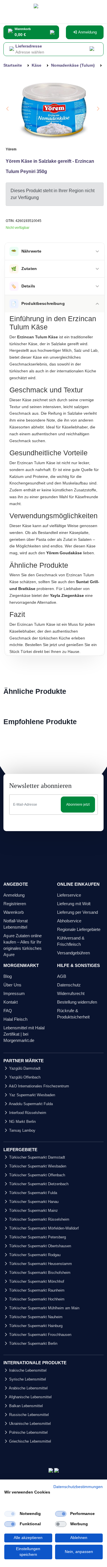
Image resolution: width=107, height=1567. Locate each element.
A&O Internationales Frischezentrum (38, 1086)
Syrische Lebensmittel (27, 1379)
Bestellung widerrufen (77, 1002)
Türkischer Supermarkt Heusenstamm (40, 1264)
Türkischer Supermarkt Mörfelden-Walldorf (43, 1228)
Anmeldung (87, 32)
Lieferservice (69, 895)
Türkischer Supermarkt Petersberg (37, 1237)
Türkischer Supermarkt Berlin (32, 1343)
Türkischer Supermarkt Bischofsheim (39, 1272)
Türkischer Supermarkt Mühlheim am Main (43, 1308)
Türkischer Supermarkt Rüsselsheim (38, 1219)
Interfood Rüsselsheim (27, 1113)
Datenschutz (69, 984)
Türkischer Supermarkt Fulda (32, 1193)
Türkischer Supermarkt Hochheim (36, 1299)
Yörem (11, 149)
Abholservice (69, 920)
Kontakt (10, 1002)
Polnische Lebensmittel (28, 1432)
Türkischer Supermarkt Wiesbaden (37, 1166)
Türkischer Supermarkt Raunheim (36, 1290)
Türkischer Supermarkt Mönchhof (36, 1281)
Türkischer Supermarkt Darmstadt (36, 1157)
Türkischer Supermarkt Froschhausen (39, 1334)
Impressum (14, 993)
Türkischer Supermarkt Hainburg (35, 1326)
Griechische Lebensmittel (29, 1441)
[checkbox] (10, 1514)
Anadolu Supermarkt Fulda (30, 1104)
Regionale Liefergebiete (78, 929)
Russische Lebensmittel (28, 1415)
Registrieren (14, 903)
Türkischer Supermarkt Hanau (33, 1201)
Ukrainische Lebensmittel (29, 1423)
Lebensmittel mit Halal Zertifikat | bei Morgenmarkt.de (24, 1034)
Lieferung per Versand (77, 912)
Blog (7, 976)
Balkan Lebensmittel (25, 1406)
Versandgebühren (73, 952)
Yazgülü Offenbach (24, 1077)
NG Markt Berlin (22, 1121)
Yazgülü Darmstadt (24, 1068)
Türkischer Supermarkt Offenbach (36, 1175)
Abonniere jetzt (78, 805)
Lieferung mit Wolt (73, 903)
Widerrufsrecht (70, 993)
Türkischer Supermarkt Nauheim (35, 1317)
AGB (61, 976)
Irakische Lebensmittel (27, 1370)
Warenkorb (13, 912)
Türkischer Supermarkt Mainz (33, 1210)
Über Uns (12, 984)
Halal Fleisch (15, 1019)
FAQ (7, 1010)
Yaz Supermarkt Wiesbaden (31, 1095)
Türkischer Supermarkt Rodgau (34, 1255)
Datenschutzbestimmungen (78, 1487)
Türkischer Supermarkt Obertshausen (39, 1246)
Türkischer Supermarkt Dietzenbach (38, 1184)
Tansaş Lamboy (21, 1130)
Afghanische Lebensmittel (30, 1397)
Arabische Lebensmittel (28, 1388)
